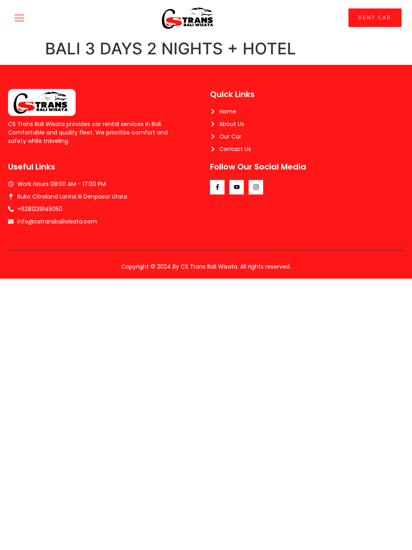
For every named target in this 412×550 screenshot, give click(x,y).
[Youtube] (236, 187)
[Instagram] (256, 187)
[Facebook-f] (217, 187)
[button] (19, 18)
